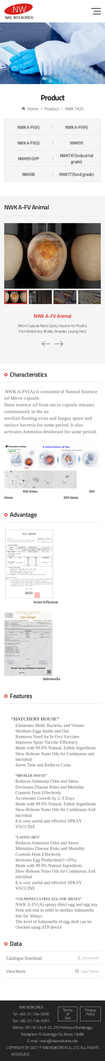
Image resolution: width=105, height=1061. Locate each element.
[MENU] (96, 11)
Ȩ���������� (52, 1054)
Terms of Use (68, 1014)
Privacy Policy (90, 1012)
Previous (46, 344)
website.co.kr (82, 1054)
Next (59, 344)
